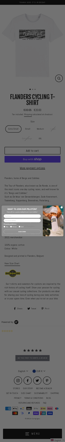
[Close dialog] (62, 207)
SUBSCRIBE (22, 231)
